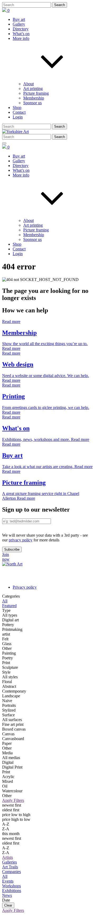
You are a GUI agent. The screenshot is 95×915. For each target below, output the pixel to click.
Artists (7, 857)
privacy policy (20, 540)
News (7, 895)
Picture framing (36, 93)
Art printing (33, 88)
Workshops (11, 886)
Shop (17, 107)
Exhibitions (11, 890)
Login (18, 117)
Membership (33, 98)
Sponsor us (32, 103)
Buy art (19, 19)
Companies (11, 871)
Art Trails (10, 867)
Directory (20, 29)
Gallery (19, 24)
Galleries (9, 862)
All (4, 876)
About (28, 84)
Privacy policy (25, 587)
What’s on (21, 33)
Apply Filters (13, 800)
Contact (19, 112)
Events (7, 881)
